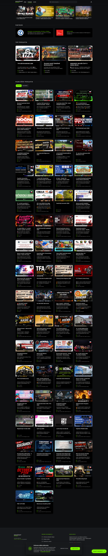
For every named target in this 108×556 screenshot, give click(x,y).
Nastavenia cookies (47, 541)
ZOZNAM (19, 85)
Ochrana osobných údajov (48, 536)
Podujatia (30, 1)
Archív (34, 1)
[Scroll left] (15, 11)
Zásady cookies (46, 539)
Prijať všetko (75, 548)
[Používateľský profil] (91, 2)
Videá (25, 1)
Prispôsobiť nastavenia (45, 551)
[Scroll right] (92, 11)
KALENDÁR (25, 85)
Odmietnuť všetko (64, 548)
